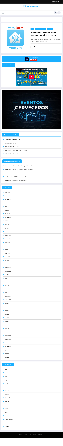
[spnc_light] (59, 12)
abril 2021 (7, 321)
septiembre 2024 (8, 217)
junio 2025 (7, 203)
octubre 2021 (7, 303)
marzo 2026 (7, 192)
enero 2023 (7, 260)
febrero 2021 (7, 328)
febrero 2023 (7, 256)
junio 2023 (7, 246)
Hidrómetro (7, 401)
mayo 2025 (7, 206)
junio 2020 (7, 357)
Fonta (6, 173)
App (6, 376)
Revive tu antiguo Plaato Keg (10, 143)
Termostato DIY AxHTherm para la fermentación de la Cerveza (25, 166)
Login (30, 434)
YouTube (50, 29)
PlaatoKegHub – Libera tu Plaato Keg (12, 139)
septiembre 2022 (8, 271)
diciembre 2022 (8, 264)
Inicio (20, 434)
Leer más (34, 46)
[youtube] (53, 1)
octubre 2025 (7, 195)
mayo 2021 (7, 317)
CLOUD (6, 383)
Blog (6, 380)
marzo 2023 (7, 253)
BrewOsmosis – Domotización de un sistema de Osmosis (16, 150)
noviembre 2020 (8, 339)
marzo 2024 (7, 224)
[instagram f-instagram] (55, 1)
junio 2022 (7, 278)
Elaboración (7, 390)
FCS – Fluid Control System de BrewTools (13, 154)
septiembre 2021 (8, 307)
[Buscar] (55, 13)
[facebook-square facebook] (58, 1)
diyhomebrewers (8, 166)
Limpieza (6, 408)
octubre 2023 (7, 238)
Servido (6, 415)
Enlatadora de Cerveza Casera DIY (20, 180)
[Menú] (3, 13)
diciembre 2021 (8, 296)
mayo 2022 (7, 282)
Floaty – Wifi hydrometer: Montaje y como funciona (23, 169)
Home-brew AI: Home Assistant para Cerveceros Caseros (43, 34)
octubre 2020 (7, 342)
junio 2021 (7, 314)
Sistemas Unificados (40, 29)
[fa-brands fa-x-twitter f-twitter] (56, 1)
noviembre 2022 (8, 267)
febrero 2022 (7, 289)
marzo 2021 (7, 325)
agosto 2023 (7, 242)
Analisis (6, 372)
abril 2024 (7, 221)
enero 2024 (7, 231)
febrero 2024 (7, 228)
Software (6, 423)
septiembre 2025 (8, 199)
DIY (32, 29)
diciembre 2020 (8, 335)
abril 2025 (7, 210)
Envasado (7, 394)
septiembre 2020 (8, 346)
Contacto (40, 434)
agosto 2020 (7, 350)
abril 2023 (7, 249)
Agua (6, 369)
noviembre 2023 (8, 235)
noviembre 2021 (8, 299)
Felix (6, 176)
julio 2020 (7, 353)
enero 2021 (7, 332)
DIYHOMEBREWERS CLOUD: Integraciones (14, 146)
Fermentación (7, 397)
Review (6, 412)
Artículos (25, 434)
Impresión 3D (7, 405)
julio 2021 (7, 310)
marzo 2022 (7, 285)
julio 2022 (7, 274)
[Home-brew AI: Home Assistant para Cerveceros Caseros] (15, 38)
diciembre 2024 (8, 213)
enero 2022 (7, 292)
